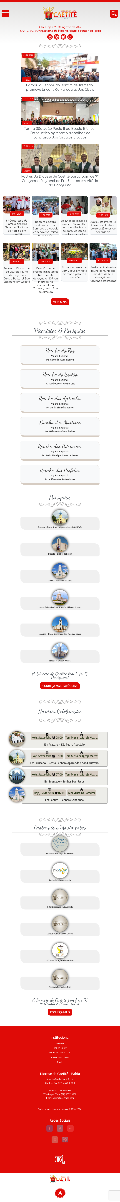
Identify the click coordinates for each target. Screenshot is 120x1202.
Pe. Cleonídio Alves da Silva (60, 359)
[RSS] (65, 1141)
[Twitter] (56, 37)
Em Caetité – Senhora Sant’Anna (64, 800)
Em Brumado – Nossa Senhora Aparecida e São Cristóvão (64, 763)
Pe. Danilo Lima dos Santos (60, 407)
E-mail (60, 1062)
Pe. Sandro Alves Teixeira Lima (60, 383)
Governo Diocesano (60, 1057)
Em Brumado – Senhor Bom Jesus (64, 781)
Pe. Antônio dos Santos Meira (60, 479)
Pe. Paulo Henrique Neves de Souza (60, 455)
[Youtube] (70, 1130)
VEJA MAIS (60, 302)
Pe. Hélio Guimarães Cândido (60, 431)
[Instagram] (70, 37)
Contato (60, 1043)
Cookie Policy (60, 1048)
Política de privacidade (60, 1052)
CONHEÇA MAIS (60, 1012)
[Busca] (114, 14)
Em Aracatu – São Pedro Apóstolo (64, 744)
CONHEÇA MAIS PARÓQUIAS (59, 686)
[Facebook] (50, 37)
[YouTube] (63, 37)
